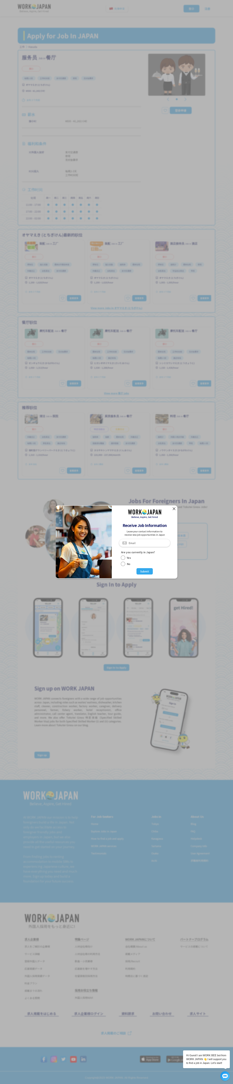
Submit (144, 571)
